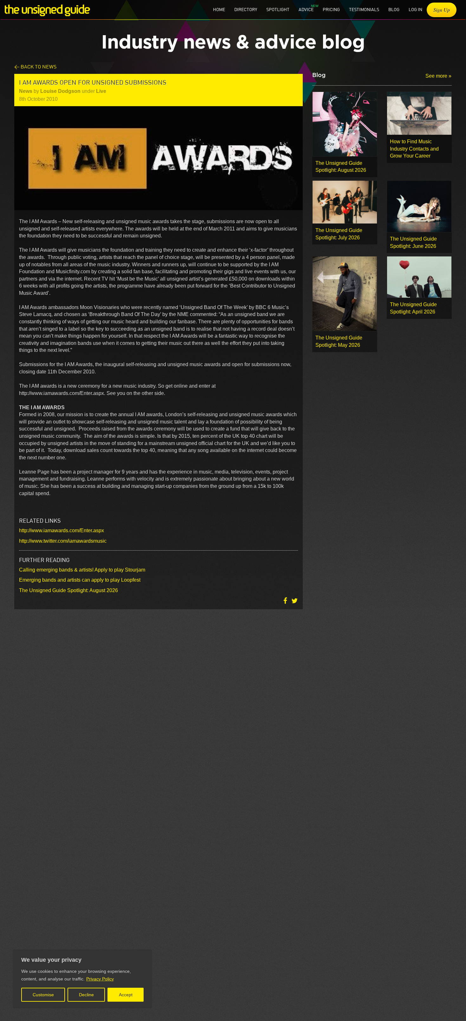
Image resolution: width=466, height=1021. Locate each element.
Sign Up (441, 9)
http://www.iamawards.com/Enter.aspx (61, 530)
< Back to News (35, 66)
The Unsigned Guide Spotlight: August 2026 (68, 590)
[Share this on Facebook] (286, 601)
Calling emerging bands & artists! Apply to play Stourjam (82, 569)
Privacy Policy (100, 978)
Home (219, 9)
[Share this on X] (294, 601)
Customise (43, 994)
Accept (126, 994)
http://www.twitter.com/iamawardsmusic (63, 541)
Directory (245, 9)
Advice (306, 9)
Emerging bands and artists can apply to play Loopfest (79, 580)
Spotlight (277, 9)
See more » (438, 76)
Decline (86, 994)
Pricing (331, 9)
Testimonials (364, 9)
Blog (393, 9)
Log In (415, 9)
